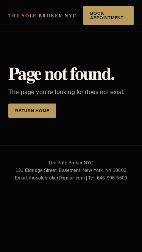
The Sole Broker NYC (42, 15)
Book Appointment (106, 15)
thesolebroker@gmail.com (57, 178)
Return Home (32, 110)
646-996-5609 (112, 178)
